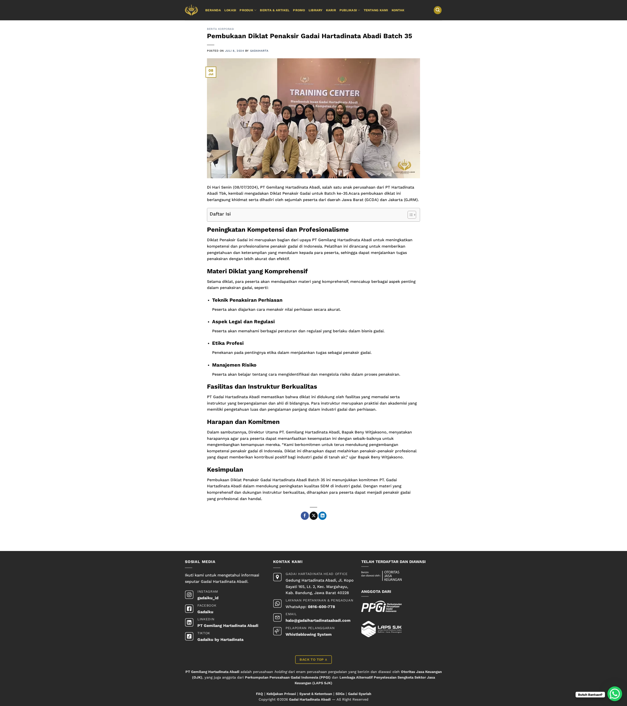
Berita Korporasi (220, 29)
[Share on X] (314, 516)
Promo (299, 10)
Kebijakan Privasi (281, 694)
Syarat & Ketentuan (315, 694)
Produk (246, 10)
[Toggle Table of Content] (409, 215)
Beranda (213, 10)
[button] (438, 10)
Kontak (398, 10)
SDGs (340, 694)
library (316, 10)
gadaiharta (259, 50)
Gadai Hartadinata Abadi (310, 699)
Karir (331, 10)
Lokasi (230, 10)
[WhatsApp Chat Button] (614, 693)
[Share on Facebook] (305, 516)
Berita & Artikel (274, 10)
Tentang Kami (376, 10)
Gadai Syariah (359, 694)
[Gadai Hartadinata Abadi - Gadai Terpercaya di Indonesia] (191, 10)
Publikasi (348, 10)
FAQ (259, 694)
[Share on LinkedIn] (322, 516)
